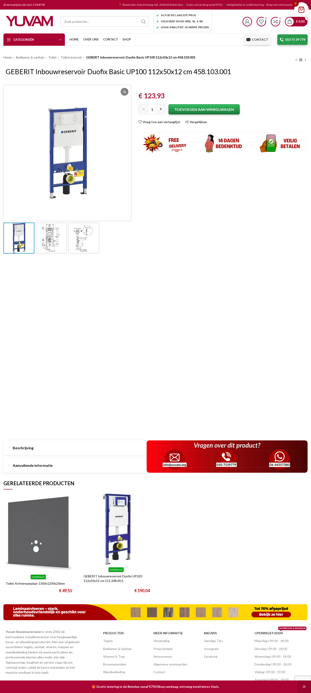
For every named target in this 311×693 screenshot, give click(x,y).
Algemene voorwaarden (170, 664)
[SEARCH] (143, 21)
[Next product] (305, 60)
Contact (159, 672)
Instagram (211, 649)
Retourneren (162, 656)
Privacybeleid (162, 649)
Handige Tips (213, 641)
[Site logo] (29, 21)
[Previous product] (296, 60)
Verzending (161, 641)
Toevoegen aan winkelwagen (204, 109)
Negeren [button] (304, 686)
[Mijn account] (247, 21)
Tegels (108, 641)
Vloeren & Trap (114, 656)
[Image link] (155, 612)
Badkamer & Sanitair (117, 649)
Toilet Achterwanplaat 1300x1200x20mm (35, 583)
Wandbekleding (114, 672)
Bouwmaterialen (114, 664)
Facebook (211, 656)
